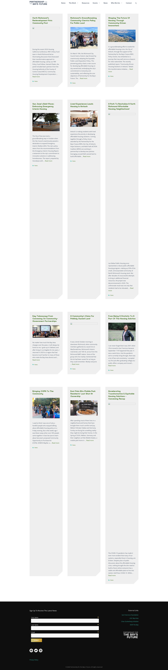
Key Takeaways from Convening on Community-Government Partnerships (45, 318)
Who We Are (115, 3)
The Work (72, 3)
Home (63, 3)
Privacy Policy (34, 660)
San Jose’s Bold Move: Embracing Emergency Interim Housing (43, 106)
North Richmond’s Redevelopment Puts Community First (42, 20)
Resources (85, 3)
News (106, 3)
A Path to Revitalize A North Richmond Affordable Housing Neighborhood (121, 106)
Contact (129, 3)
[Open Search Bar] (135, 3)
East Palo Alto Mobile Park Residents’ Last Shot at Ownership (82, 393)
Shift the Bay (134, 625)
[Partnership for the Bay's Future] (38, 3)
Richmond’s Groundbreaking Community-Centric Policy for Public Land (83, 20)
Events (95, 3)
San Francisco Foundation (130, 615)
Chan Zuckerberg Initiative (129, 621)
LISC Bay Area (134, 618)
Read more (36, 77)
